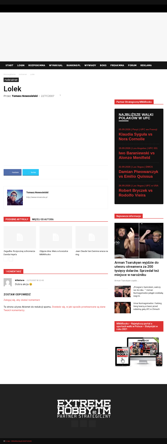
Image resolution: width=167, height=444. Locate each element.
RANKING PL (74, 65)
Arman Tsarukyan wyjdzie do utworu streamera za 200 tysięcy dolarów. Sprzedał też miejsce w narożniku (136, 269)
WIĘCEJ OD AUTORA (42, 219)
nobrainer (23, 74)
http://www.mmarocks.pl (36, 197)
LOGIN (20, 65)
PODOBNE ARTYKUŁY (17, 219)
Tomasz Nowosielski (25, 96)
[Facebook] (150, 2)
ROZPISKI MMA (36, 65)
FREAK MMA (117, 65)
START (9, 65)
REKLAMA (146, 65)
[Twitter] (161, 2)
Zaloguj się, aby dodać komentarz (22, 299)
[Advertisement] (83, 37)
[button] (159, 65)
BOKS (103, 65)
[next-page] (11, 259)
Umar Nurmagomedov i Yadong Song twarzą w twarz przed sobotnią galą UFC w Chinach (147, 306)
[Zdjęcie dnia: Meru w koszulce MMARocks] (55, 237)
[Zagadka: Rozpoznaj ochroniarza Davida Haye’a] (20, 237)
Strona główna (9, 74)
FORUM (132, 65)
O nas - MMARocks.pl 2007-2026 (18, 441)
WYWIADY (90, 65)
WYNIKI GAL (56, 65)
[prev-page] (6, 259)
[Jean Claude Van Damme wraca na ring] (92, 237)
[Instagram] (155, 2)
